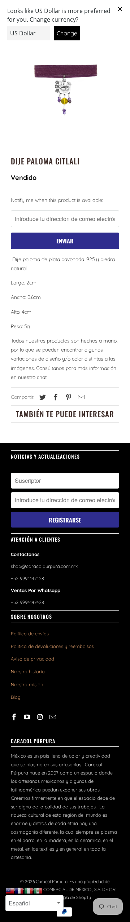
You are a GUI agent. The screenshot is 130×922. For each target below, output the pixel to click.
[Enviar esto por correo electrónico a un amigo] (80, 397)
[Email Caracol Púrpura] (53, 717)
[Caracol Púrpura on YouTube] (28, 717)
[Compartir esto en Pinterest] (67, 397)
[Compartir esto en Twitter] (41, 397)
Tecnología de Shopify (69, 897)
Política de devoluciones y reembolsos (52, 646)
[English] (10, 890)
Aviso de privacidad (32, 659)
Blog (16, 697)
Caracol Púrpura (52, 881)
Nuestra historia (28, 671)
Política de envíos (30, 633)
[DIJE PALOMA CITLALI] (65, 91)
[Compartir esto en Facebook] (54, 397)
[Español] (38, 890)
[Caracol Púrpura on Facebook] (15, 717)
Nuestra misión (27, 684)
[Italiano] (29, 890)
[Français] (19, 890)
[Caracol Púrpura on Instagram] (41, 717)
